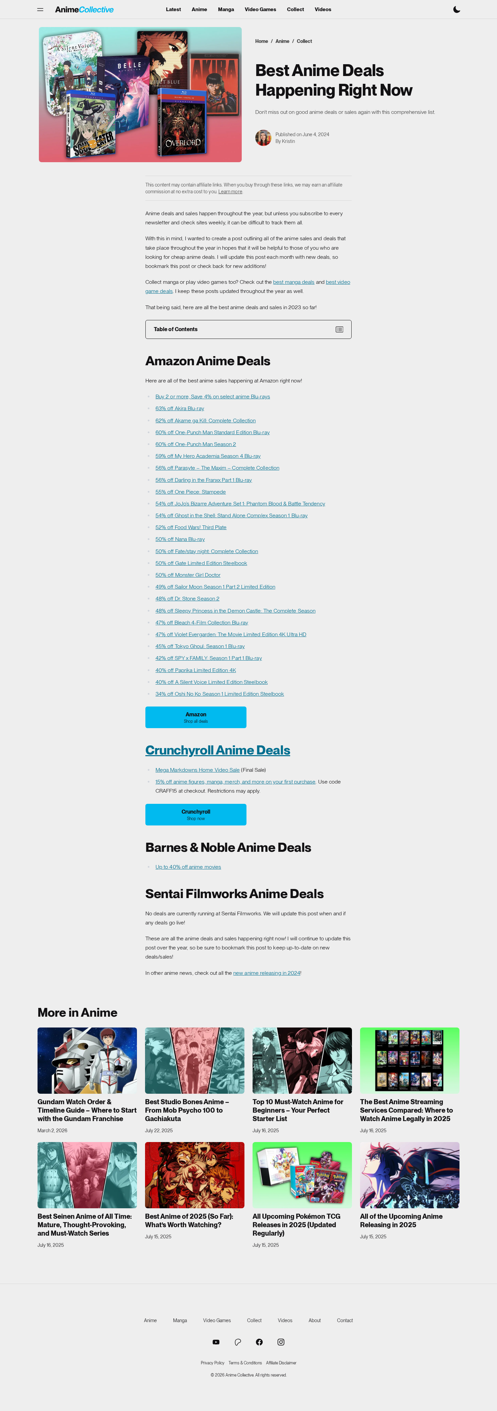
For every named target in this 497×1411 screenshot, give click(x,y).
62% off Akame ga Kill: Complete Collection (206, 420)
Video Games (260, 9)
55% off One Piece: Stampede (191, 492)
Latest (173, 9)
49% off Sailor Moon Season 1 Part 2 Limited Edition (215, 587)
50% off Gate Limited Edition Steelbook (201, 563)
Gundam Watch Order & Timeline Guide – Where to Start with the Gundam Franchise (87, 1110)
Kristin (288, 141)
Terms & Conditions (245, 1363)
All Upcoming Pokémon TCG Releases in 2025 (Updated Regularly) (296, 1224)
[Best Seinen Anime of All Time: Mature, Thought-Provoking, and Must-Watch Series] (87, 1175)
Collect (295, 9)
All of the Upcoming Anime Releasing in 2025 (401, 1220)
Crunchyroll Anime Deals (217, 750)
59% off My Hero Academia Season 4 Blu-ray (208, 456)
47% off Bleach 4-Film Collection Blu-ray (202, 622)
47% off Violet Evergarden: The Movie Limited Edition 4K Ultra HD (231, 634)
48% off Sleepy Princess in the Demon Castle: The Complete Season (235, 611)
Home (261, 41)
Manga (226, 9)
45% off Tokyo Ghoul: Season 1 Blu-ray (200, 646)
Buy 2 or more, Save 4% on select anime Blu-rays (213, 396)
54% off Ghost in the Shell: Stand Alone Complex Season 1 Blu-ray (232, 515)
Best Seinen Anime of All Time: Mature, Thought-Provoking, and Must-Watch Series (85, 1224)
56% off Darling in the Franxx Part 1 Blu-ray (204, 480)
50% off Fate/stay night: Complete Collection (207, 551)
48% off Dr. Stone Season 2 (187, 598)
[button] (40, 9)
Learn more (230, 191)
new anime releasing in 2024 (266, 973)
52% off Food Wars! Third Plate (191, 527)
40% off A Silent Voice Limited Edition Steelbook (212, 682)
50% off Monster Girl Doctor (188, 575)
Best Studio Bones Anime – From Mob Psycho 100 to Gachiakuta (187, 1110)
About (315, 1320)
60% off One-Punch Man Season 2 (196, 444)
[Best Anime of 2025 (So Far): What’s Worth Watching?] (194, 1175)
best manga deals (293, 282)
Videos (323, 9)
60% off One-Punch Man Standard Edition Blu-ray (213, 432)
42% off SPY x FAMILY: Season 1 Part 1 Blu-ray (209, 658)
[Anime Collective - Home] (84, 9)
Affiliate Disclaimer (281, 1363)
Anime (199, 9)
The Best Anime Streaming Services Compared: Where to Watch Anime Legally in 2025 (406, 1110)
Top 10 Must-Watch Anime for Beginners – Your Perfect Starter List (298, 1110)
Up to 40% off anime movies (188, 867)
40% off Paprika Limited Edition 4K (196, 670)
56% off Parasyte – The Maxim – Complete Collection (217, 468)
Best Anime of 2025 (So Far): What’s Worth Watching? (189, 1220)
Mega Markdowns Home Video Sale (198, 770)
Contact (345, 1320)
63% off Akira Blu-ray (180, 408)
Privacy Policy (212, 1363)
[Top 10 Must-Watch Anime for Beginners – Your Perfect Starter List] (302, 1061)
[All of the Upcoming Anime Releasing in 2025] (409, 1175)
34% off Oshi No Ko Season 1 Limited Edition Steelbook (220, 694)
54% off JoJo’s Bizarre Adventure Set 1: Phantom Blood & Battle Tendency (240, 503)
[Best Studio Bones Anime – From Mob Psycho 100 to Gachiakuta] (194, 1061)
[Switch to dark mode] (457, 9)
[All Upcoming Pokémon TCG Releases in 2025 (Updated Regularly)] (302, 1175)
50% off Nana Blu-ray (180, 539)
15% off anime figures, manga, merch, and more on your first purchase (235, 781)
